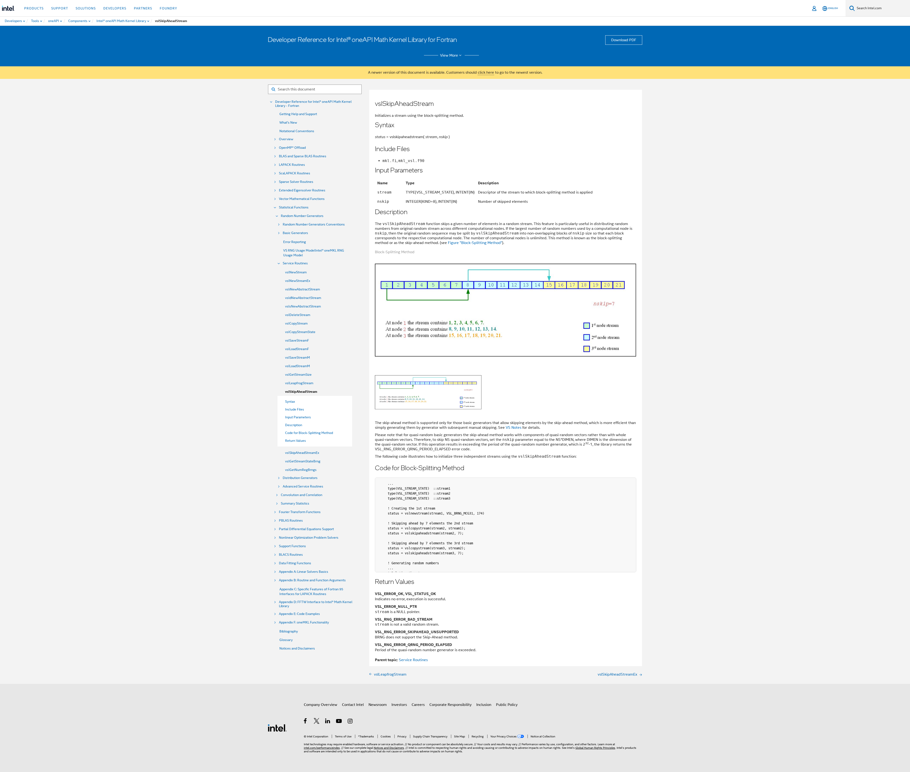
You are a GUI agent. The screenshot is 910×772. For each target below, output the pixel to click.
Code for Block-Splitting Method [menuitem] (309, 433)
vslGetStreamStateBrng (302, 461)
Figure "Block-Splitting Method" (475, 242)
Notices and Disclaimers (297, 648)
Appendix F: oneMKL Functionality (304, 622)
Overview (286, 139)
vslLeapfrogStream (299, 383)
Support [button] (59, 8)
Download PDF (623, 40)
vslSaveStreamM (297, 357)
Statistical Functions (294, 207)
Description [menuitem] (293, 425)
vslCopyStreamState (300, 332)
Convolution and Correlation (301, 495)
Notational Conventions (296, 131)
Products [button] (34, 8)
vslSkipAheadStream (301, 391)
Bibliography (288, 631)
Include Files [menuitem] (294, 409)
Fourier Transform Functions (300, 512)
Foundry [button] (168, 8)
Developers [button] (114, 8)
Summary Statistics (295, 503)
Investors (399, 704)
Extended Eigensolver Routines (302, 190)
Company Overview (320, 704)
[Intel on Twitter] (316, 722)
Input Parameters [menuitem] (298, 417)
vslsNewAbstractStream (303, 306)
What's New (288, 122)
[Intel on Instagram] (350, 722)
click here (486, 72)
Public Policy (507, 704)
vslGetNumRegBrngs (301, 470)
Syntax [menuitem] (290, 401)
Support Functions (292, 546)
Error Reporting (294, 242)
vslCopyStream (296, 323)
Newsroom (378, 704)
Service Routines (295, 263)
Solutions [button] (86, 8)
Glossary (286, 640)
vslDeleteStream (297, 315)
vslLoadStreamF (297, 349)
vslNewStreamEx (297, 281)
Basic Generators (295, 233)
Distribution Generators (300, 478)
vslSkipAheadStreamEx (302, 453)
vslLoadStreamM (297, 366)
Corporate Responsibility (450, 704)
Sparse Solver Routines (296, 182)
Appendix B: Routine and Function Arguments (312, 580)
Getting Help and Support (298, 114)
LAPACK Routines (292, 165)
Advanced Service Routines (303, 486)
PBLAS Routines (291, 521)
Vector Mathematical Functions (302, 199)
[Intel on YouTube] (339, 722)
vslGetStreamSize (298, 374)
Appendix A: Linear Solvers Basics (303, 572)
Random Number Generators (302, 216)
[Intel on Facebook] (305, 722)
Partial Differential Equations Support (306, 529)
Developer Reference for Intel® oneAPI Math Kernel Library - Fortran (313, 104)
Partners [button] (143, 8)
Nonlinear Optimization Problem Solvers (308, 538)
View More (449, 55)
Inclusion (483, 704)
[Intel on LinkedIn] (328, 722)
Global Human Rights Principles (595, 747)
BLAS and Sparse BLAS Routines (302, 156)
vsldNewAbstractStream (303, 298)
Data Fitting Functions (295, 563)
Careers (418, 704)
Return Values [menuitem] (295, 440)
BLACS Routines (291, 555)
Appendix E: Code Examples (299, 614)
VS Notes (513, 427)
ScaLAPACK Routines (294, 173)
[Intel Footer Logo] (277, 727)
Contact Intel (353, 704)
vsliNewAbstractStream (302, 289)
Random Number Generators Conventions (314, 224)
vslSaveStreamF (297, 340)
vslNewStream (296, 272)
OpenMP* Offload (292, 148)
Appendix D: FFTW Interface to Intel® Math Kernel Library (315, 604)
